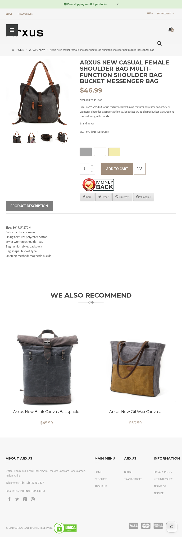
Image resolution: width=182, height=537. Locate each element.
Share (88, 197)
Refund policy (163, 479)
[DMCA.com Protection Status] (65, 528)
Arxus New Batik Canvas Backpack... (46, 411)
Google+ (146, 197)
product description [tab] (29, 206)
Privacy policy (163, 472)
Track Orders (25, 14)
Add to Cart (117, 169)
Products (101, 479)
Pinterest (123, 197)
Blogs (9, 14)
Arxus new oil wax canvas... (135, 411)
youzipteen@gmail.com (29, 491)
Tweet (105, 197)
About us (101, 486)
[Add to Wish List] (140, 169)
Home (20, 50)
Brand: (83, 123)
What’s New (37, 50)
